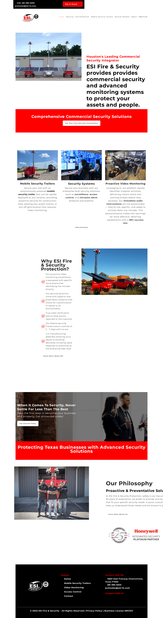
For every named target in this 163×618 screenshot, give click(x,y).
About (134, 17)
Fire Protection (82, 17)
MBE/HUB (143, 17)
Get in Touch (71, 4)
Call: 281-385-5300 (25, 3)
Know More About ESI (53, 356)
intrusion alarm (88, 197)
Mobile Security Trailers (102, 17)
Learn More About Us (118, 514)
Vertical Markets (122, 17)
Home (61, 17)
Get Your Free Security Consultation (81, 123)
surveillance (81, 194)
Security (70, 17)
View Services (81, 227)
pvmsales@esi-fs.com (117, 588)
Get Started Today (28, 424)
